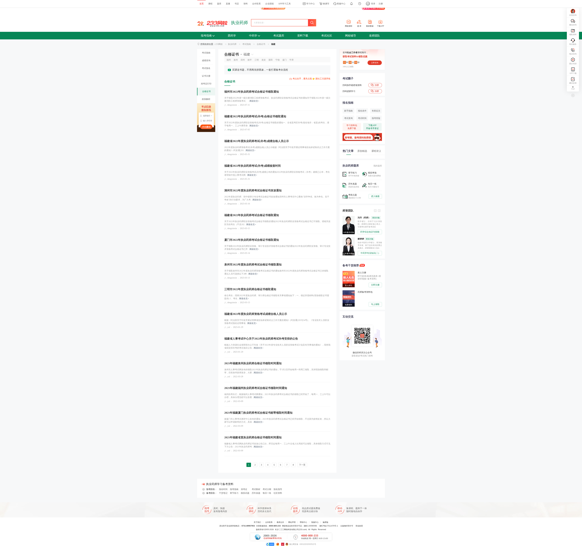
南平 (250, 60)
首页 (201, 4)
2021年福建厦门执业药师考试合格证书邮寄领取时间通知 (258, 412)
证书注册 (206, 76)
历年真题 (256, 493)
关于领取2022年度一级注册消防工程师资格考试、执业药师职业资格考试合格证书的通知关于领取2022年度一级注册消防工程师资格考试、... (277, 99)
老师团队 (374, 35)
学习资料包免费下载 (351, 127)
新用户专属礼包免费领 (375, 8)
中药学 (253, 35)
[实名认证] (282, 544)
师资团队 (348, 210)
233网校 (219, 44)
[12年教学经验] (349, 238)
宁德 (277, 60)
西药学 (232, 35)
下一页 (302, 465)
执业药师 (239, 22)
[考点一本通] (362, 134)
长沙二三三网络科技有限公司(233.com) (291, 529)
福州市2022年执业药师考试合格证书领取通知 (251, 91)
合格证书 (261, 44)
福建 (246, 54)
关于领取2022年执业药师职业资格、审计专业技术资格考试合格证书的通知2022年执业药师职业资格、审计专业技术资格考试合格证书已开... (277, 247)
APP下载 (573, 73)
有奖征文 (376, 111)
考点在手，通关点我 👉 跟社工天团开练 (311, 79)
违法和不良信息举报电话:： (237, 526)
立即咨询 (374, 63)
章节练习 (234, 493)
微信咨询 (573, 25)
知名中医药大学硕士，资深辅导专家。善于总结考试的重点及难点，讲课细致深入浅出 (370, 245)
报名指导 (278, 489)
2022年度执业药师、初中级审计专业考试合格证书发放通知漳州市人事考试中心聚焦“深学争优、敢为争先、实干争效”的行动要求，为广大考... (276, 198)
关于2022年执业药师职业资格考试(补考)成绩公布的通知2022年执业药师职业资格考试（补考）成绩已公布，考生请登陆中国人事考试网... (277, 173)
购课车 (325, 4)
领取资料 (573, 34)
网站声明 (292, 522)
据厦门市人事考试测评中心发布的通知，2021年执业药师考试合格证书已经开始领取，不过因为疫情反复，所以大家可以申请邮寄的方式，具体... (277, 420)
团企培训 (573, 64)
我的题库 (377, 166)
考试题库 (278, 35)
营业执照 (359, 526)
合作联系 (256, 4)
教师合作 (280, 522)
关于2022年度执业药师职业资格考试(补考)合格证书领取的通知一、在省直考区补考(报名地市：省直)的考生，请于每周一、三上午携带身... (276, 124)
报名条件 (362, 111)
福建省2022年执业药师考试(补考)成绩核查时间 (252, 165)
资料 (245, 4)
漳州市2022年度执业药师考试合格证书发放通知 (253, 190)
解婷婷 (365, 239)
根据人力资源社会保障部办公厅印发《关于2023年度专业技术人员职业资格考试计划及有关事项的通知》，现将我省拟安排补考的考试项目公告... (277, 346)
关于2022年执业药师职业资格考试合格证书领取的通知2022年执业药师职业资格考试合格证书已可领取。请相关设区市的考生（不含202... (277, 223)
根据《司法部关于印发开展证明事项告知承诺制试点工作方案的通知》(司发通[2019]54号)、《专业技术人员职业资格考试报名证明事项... (276, 321)
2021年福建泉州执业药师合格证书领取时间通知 (253, 363)
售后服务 (573, 44)
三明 (256, 60)
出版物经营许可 (346, 526)
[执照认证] (277, 544)
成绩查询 (206, 60)
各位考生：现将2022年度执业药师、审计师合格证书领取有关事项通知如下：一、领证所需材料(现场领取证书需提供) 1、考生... (276, 297)
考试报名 (206, 68)
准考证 (244, 489)
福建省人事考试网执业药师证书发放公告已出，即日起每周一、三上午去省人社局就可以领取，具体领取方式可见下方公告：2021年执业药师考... (277, 445)
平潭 (291, 60)
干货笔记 (223, 493)
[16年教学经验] (349, 217)
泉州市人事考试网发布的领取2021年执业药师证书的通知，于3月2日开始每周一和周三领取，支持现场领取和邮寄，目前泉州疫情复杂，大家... (276, 371)
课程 (210, 4)
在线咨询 (573, 15)
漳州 (243, 60)
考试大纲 (267, 489)
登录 (373, 4)
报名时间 (223, 489)
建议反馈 (573, 83)
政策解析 (206, 99)
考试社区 (326, 35)
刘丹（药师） (369, 218)
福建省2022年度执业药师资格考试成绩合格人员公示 (255, 313)
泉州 (236, 60)
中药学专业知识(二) (370, 253)
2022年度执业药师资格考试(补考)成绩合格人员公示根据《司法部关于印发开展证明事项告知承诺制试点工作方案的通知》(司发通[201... (277, 149)
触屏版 (325, 522)
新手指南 (348, 111)
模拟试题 (245, 493)
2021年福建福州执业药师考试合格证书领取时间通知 (255, 388)
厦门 (284, 60)
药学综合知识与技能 (369, 232)
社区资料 (278, 493)
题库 (219, 4)
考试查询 (348, 118)
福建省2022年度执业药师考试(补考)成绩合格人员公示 (256, 141)
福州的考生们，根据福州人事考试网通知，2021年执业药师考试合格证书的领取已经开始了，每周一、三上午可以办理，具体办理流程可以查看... (277, 395)
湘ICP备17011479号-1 (328, 526)
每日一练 (267, 493)
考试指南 (246, 44)
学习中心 (310, 4)
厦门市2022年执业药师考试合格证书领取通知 (251, 239)
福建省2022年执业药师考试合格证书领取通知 (251, 215)
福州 (229, 60)
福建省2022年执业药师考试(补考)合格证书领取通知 (255, 116)
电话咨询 (573, 54)
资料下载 (302, 35)
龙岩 (263, 60)
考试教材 (256, 489)
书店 (237, 4)
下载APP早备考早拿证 (372, 127)
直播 (228, 4)
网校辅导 (350, 35)
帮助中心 (303, 522)
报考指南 (206, 35)
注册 (381, 4)
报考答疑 (376, 118)
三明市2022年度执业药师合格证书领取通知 (250, 289)
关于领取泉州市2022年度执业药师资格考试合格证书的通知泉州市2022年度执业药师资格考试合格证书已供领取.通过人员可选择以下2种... (276, 272)
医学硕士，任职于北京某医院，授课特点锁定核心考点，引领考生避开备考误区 (370, 224)
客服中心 (340, 4)
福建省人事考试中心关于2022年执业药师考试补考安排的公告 (261, 338)
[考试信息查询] (206, 117)
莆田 (270, 60)
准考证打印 (206, 84)
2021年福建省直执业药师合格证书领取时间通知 (253, 437)
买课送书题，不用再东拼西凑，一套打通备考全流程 (260, 69)
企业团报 (269, 4)
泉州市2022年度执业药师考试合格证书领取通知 (253, 264)
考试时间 (362, 118)
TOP (573, 89)
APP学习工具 (284, 4)
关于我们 (257, 522)
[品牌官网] (270, 544)
